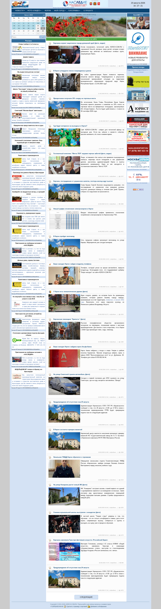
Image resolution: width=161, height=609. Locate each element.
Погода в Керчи (138, 72)
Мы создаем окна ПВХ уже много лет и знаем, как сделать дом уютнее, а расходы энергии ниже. (33, 219)
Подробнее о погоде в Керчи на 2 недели (141, 70)
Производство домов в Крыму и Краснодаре (28, 172)
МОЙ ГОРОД (59, 10)
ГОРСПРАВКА (73, 10)
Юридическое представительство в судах (28, 125)
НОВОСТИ (19, 10)
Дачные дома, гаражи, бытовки (28, 260)
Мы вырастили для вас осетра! (28, 72)
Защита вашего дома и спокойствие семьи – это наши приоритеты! (33, 148)
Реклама (28, 41)
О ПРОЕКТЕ (88, 10)
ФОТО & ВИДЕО (33, 10)
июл (13, 15)
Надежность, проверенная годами (28, 213)
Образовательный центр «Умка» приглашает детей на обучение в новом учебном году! (33, 50)
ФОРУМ (48, 10)
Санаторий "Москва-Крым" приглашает (28, 110)
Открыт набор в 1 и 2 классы (29, 44)
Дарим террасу (28, 57)
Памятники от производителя (28, 155)
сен (44, 15)
